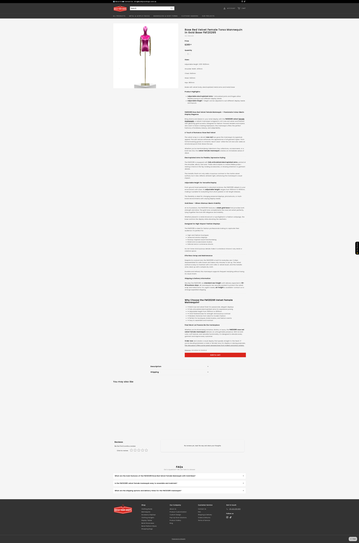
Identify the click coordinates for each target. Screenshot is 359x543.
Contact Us (202, 509)
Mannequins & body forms (166, 16)
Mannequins (145, 512)
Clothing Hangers (189, 16)
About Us (118, 2)
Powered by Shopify (178, 539)
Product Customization (178, 512)
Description (156, 366)
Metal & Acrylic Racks (139, 16)
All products (119, 16)
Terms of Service (204, 520)
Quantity (188, 50)
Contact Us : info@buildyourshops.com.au (140, 2)
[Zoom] (145, 55)
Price (187, 41)
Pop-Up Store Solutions (178, 518)
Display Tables (146, 520)
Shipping (188, 350)
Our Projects (208, 16)
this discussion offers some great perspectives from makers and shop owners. (214, 345)
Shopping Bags (147, 529)
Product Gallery (175, 520)
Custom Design (175, 515)
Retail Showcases (147, 523)
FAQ (199, 512)
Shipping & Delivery (205, 515)
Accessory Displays (148, 515)
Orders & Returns (204, 518)
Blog (171, 523)
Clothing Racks (146, 509)
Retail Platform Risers (149, 526)
